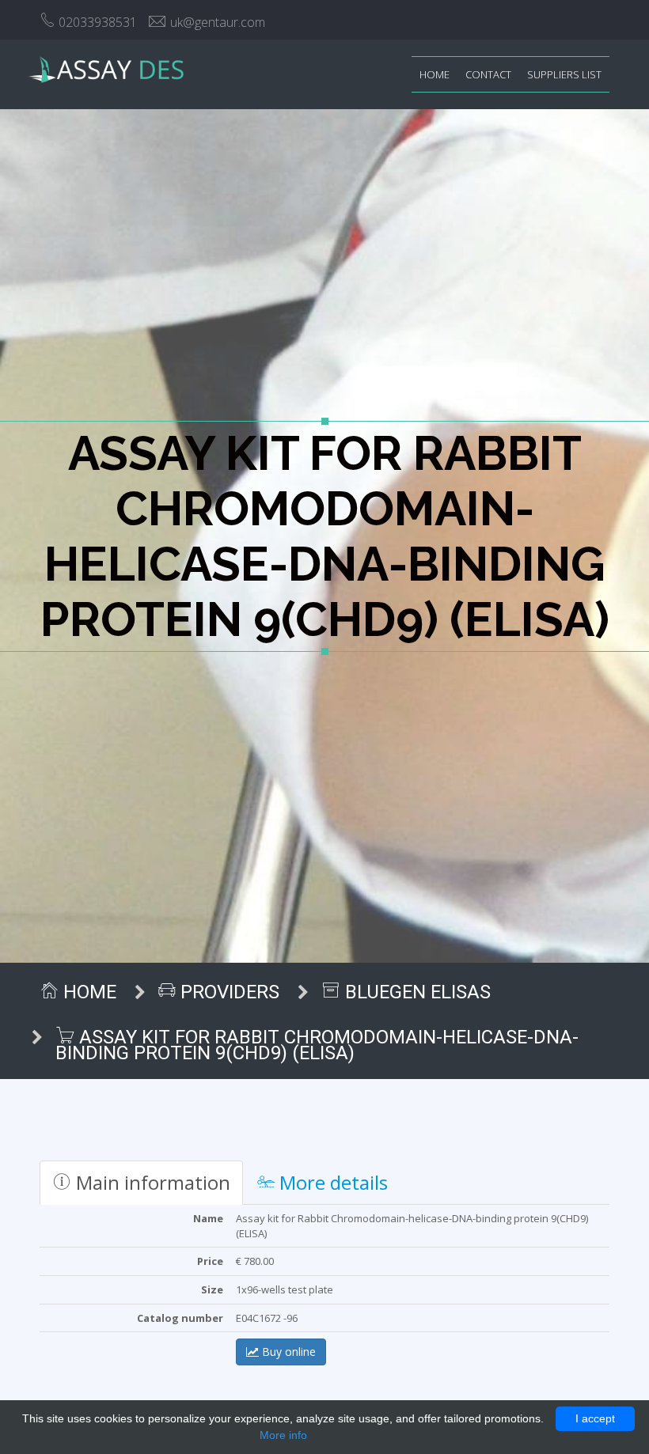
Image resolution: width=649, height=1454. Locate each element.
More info (283, 1435)
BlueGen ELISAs (415, 992)
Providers (227, 992)
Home (434, 74)
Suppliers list (564, 74)
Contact (488, 74)
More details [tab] (331, 1182)
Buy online (287, 1351)
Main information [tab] (150, 1182)
